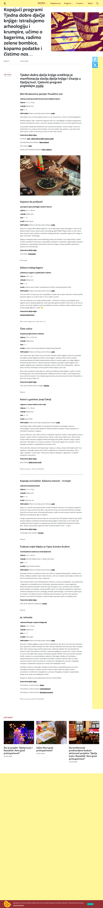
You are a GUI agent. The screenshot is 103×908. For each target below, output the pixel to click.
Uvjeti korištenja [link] (18, 905)
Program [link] (67, 3)
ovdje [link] (39, 86)
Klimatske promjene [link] (46, 692)
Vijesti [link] (90, 3)
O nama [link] (79, 3)
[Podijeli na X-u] (95, 65)
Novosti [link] (7, 61)
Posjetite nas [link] (55, 3)
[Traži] (97, 3)
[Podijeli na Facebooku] (95, 59)
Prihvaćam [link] (90, 904)
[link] (5, 3)
